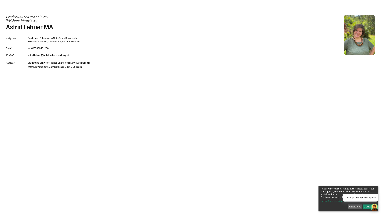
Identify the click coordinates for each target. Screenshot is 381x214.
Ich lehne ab (354, 206)
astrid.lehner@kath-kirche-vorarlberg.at (48, 55)
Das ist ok (369, 206)
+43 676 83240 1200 (38, 48)
